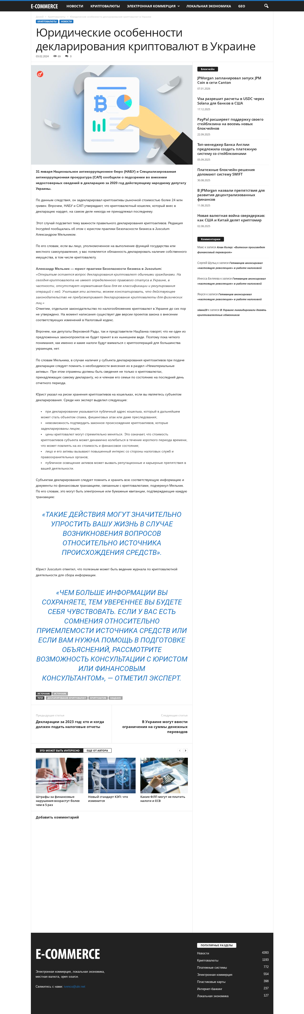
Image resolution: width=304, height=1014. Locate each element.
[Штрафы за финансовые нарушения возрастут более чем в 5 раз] (59, 775)
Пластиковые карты (211, 982)
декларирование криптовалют (67, 698)
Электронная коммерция (151, 6)
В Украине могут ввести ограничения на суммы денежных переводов (155, 726)
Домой (39, 16)
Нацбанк (115, 698)
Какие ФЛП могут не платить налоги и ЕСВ (162, 799)
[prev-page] (179, 750)
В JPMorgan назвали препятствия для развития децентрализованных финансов (231, 195)
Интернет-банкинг (209, 989)
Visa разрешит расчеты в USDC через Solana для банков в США (230, 100)
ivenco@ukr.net (74, 986)
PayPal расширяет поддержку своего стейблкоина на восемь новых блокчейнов (230, 124)
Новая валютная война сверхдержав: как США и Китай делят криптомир (231, 217)
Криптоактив (98, 698)
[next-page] (185, 750)
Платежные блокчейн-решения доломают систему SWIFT (226, 171)
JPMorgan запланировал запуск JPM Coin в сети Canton (229, 80)
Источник (60, 693)
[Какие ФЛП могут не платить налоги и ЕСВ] (164, 775)
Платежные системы (212, 967)
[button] (266, 6)
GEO (241, 6)
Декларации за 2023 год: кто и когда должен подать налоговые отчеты (70, 724)
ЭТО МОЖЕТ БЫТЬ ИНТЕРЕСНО (60, 750)
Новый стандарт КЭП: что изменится (108, 799)
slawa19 (202, 310)
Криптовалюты (105, 6)
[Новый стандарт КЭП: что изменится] (112, 775)
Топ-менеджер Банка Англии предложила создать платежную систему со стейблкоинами (227, 149)
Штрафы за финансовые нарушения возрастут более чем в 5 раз (58, 801)
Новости (74, 6)
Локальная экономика (208, 6)
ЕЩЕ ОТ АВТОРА (97, 750)
